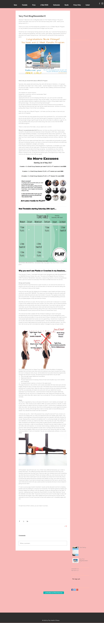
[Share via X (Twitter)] (23, 521)
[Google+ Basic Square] (77, 590)
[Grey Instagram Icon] (102, 3)
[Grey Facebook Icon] (99, 3)
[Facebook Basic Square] (72, 590)
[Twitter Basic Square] (75, 590)
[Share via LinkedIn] (27, 521)
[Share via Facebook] (19, 521)
